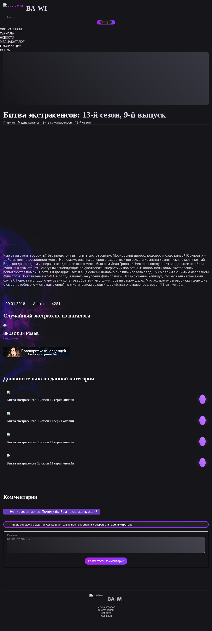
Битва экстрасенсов (57, 122)
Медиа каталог (29, 122)
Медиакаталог (12, 42)
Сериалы (7, 33)
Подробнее (11, 338)
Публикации (11, 46)
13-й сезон (83, 122)
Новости (7, 37)
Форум (5, 50)
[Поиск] (203, 16)
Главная (9, 122)
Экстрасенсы (11, 29)
